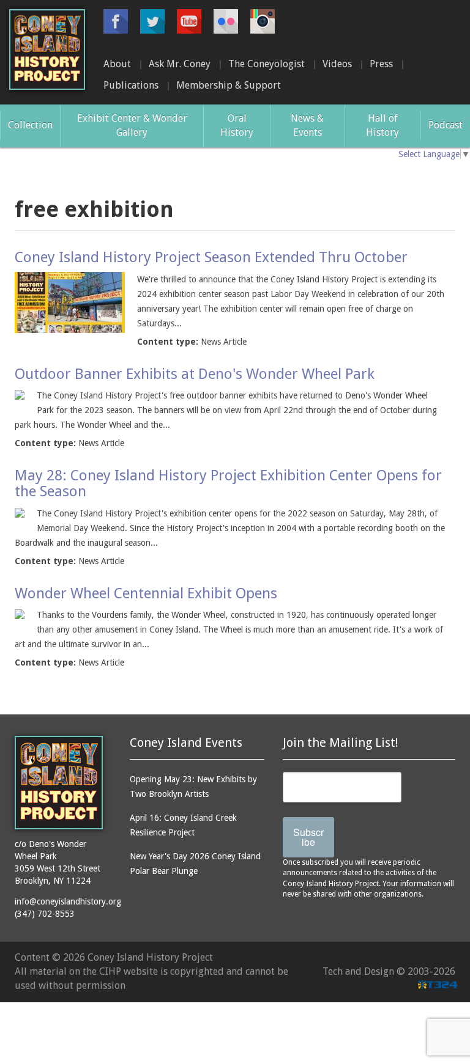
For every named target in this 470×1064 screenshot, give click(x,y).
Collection (30, 125)
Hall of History (382, 125)
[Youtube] (189, 21)
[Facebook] (115, 21)
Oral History (236, 125)
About (117, 64)
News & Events (307, 125)
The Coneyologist (266, 64)
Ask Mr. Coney (180, 64)
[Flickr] (226, 21)
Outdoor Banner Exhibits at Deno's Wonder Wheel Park (195, 374)
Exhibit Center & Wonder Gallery (132, 125)
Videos (337, 64)
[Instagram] (262, 21)
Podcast (445, 125)
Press (381, 64)
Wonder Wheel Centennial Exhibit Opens (146, 593)
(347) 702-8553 (45, 914)
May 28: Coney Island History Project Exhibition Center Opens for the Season (228, 483)
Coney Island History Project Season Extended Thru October (211, 257)
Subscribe (308, 837)
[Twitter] (152, 21)
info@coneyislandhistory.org (68, 901)
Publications (131, 85)
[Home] (47, 49)
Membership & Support (228, 85)
